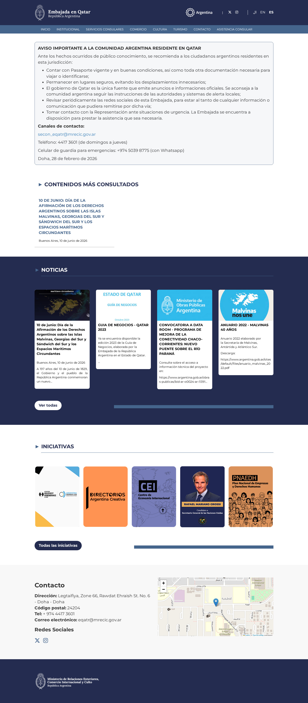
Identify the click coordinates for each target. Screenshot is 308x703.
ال (254, 12)
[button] (216, 602)
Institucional (68, 29)
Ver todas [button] (48, 405)
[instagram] (236, 12)
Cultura (160, 29)
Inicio (45, 29)
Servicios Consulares (105, 29)
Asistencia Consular (234, 29)
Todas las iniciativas (58, 545)
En (262, 12)
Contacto (202, 29)
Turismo (180, 29)
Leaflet (247, 635)
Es (271, 12)
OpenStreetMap (258, 635)
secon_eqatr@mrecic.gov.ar (67, 134)
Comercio (138, 29)
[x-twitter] (230, 12)
